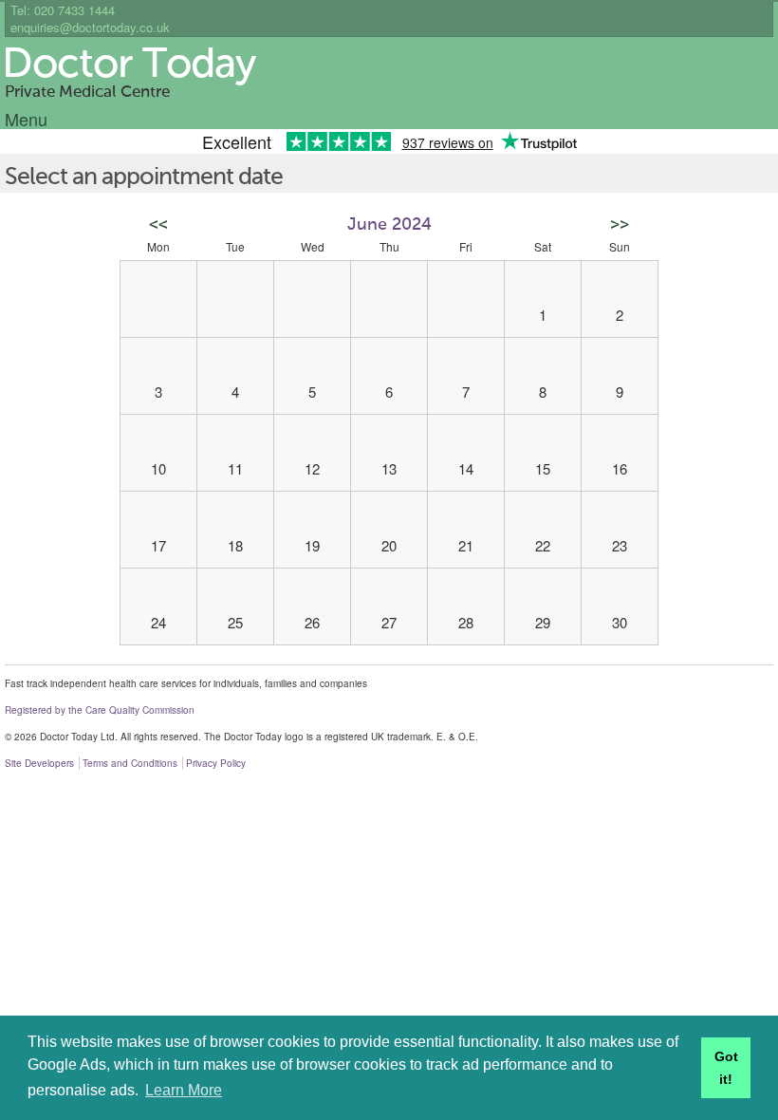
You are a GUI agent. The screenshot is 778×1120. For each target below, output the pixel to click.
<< (158, 224)
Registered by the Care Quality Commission (99, 710)
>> (619, 224)
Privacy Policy (216, 763)
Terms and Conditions (130, 763)
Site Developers (39, 763)
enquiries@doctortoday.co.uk (90, 27)
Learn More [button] (183, 1090)
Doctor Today (128, 65)
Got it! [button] (726, 1068)
